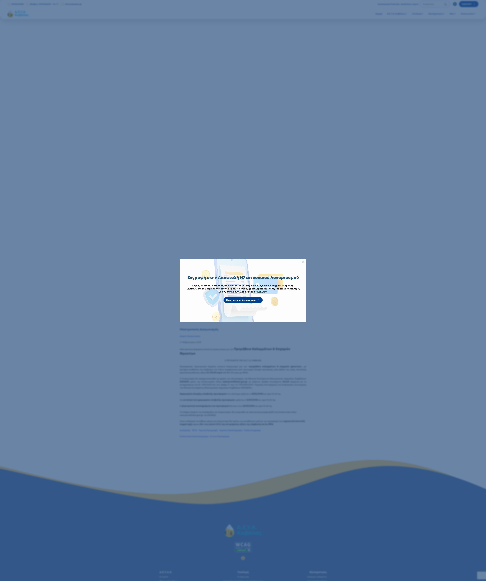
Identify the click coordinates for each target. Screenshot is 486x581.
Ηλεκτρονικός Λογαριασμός (241, 300)
